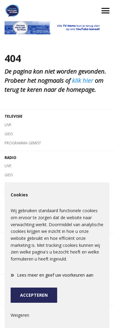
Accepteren (34, 295)
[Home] (29, 10)
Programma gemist (23, 143)
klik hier (82, 80)
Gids (9, 133)
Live (8, 124)
